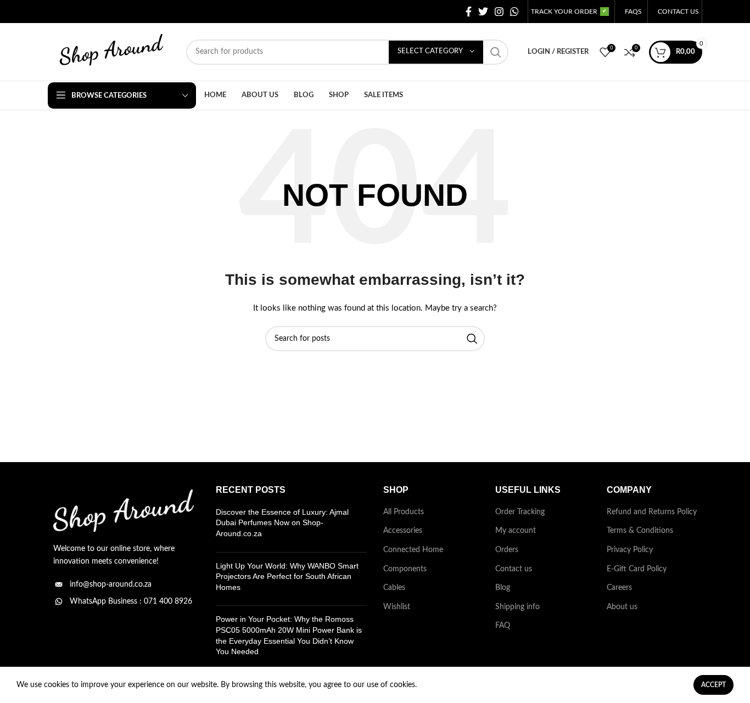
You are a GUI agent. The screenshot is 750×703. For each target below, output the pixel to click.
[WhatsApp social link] (514, 11)
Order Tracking (520, 512)
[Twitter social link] (483, 11)
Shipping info (517, 607)
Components (405, 569)
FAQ (502, 625)
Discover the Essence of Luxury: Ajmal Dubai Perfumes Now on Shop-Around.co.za (282, 523)
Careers (619, 588)
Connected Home (413, 550)
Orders (506, 550)
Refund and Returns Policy (652, 512)
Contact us (513, 569)
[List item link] (123, 584)
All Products (403, 512)
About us (622, 607)
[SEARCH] (495, 52)
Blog (502, 588)
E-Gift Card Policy (637, 569)
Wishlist (396, 607)
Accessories (402, 531)
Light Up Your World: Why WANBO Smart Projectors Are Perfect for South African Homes (287, 576)
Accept (713, 685)
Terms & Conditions (640, 531)
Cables (394, 588)
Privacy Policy (630, 550)
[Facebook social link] (468, 11)
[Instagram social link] (499, 11)
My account (515, 531)
